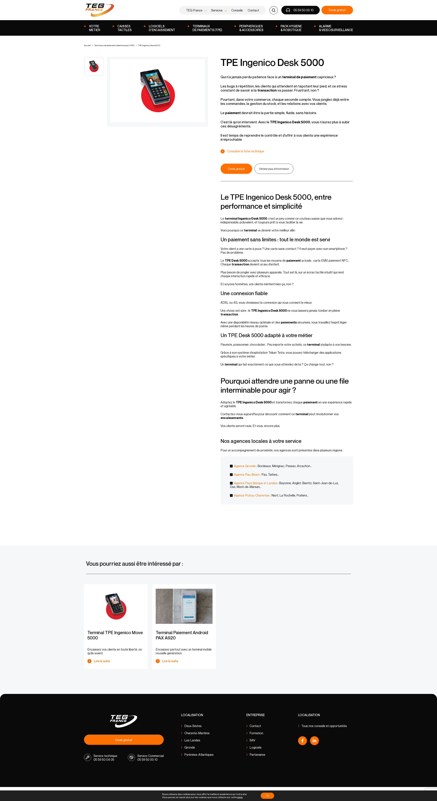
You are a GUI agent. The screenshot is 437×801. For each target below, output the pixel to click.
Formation (256, 733)
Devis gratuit (337, 10)
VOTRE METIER (94, 28)
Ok (267, 795)
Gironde (189, 747)
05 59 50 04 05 (104, 759)
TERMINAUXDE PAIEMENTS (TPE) (207, 28)
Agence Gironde (245, 466)
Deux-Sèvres (193, 726)
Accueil (87, 45)
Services (217, 10)
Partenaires (257, 754)
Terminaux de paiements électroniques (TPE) (114, 45)
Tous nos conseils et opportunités (324, 726)
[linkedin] (314, 740)
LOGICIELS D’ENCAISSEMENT (162, 28)
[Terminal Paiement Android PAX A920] (184, 606)
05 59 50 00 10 (303, 10)
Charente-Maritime (197, 733)
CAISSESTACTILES (124, 28)
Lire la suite (102, 661)
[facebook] (302, 740)
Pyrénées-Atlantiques (199, 754)
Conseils (237, 10)
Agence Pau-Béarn (247, 474)
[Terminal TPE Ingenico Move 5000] (115, 606)
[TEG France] (99, 10)
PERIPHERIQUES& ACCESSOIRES (251, 28)
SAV (252, 740)
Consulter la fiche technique (245, 151)
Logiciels (256, 747)
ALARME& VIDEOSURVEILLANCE (336, 28)
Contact (253, 10)
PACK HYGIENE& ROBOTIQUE (291, 28)
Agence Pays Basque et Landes (255, 483)
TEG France (194, 10)
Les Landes (192, 740)
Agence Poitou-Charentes (252, 495)
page (240, 797)
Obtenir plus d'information (274, 168)
